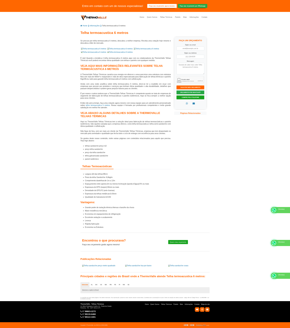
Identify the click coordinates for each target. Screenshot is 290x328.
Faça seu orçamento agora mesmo (162, 6)
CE (101, 284)
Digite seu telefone (190, 53)
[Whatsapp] (187, 103)
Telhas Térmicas (166, 17)
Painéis (177, 17)
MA (106, 284)
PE (115, 284)
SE (128, 284)
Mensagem (190, 61)
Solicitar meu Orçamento (190, 87)
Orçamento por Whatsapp (190, 92)
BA (96, 284)
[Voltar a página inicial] (93, 17)
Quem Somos (152, 17)
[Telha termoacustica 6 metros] (93, 49)
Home (142, 17)
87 (89, 311)
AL (92, 284)
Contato (204, 17)
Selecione (85, 284)
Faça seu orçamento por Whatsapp (192, 6)
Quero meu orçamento (178, 242)
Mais (185, 17)
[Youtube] (197, 309)
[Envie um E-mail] (207, 309)
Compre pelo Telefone (190, 97)
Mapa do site (205, 304)
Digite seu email (190, 45)
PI (119, 284)
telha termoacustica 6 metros (98, 105)
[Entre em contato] (194, 103)
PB (111, 284)
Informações (194, 17)
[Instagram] (202, 309)
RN (124, 284)
